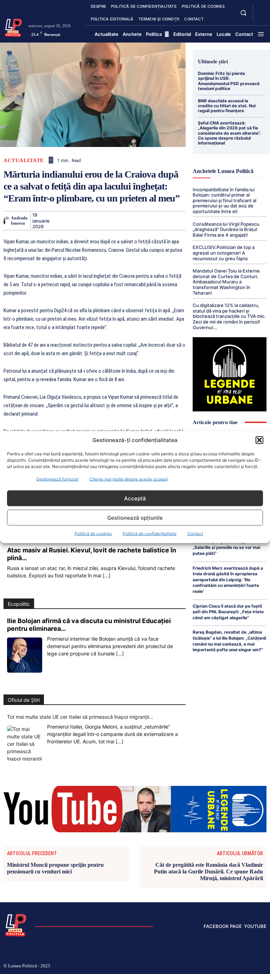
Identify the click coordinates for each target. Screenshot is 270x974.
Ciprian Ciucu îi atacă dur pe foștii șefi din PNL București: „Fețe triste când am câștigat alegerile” (228, 611)
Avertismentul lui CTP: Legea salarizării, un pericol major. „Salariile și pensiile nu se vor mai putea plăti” (226, 544)
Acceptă (135, 498)
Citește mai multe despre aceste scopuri (128, 479)
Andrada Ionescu (19, 220)
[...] (106, 575)
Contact (195, 533)
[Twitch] (231, 966)
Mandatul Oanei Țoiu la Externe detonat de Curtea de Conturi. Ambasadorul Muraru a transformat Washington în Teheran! (226, 281)
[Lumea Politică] (13, 27)
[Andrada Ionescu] (4, 220)
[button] (259, 439)
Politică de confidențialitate (149, 533)
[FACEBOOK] (261, 8)
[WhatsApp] (105, 220)
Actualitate (24, 160)
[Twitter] (73, 220)
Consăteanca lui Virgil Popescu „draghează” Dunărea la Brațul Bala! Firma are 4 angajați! (226, 229)
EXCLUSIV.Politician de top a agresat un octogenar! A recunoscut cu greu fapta (224, 252)
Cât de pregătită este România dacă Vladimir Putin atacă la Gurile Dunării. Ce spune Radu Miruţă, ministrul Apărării (208, 871)
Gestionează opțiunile (135, 517)
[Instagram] (208, 966)
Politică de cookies (93, 533)
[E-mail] (154, 220)
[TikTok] (220, 966)
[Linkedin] (121, 220)
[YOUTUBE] (261, 17)
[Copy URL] (186, 220)
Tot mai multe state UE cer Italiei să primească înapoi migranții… (80, 717)
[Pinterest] (89, 220)
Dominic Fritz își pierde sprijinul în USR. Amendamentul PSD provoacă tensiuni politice (228, 81)
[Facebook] (57, 220)
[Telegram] (170, 220)
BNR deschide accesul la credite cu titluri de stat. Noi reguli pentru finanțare (227, 106)
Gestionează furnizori (57, 479)
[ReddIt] (137, 220)
